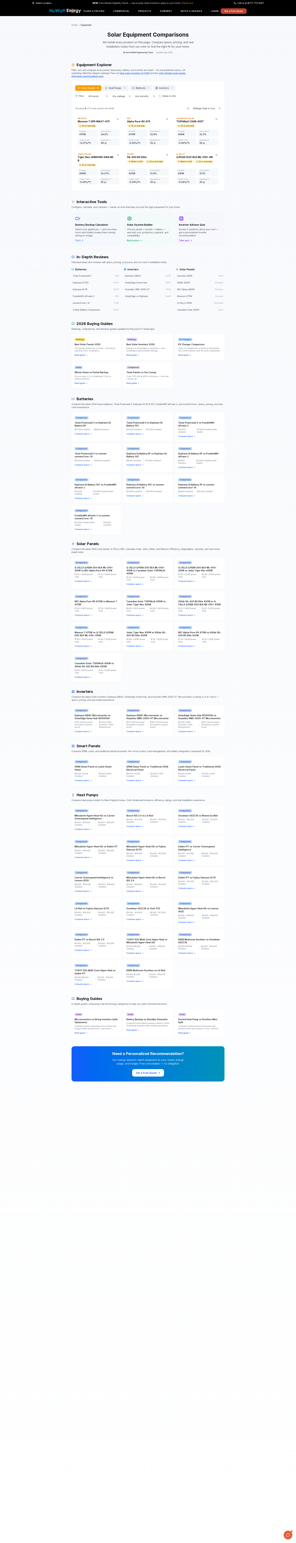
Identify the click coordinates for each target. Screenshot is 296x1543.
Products (144, 11)
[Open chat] (288, 1535)
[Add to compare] (118, 119)
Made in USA (169, 96)
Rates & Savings (191, 11)
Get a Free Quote (233, 11)
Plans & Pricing (94, 11)
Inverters (165, 88)
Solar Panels (89, 88)
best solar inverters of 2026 (135, 73)
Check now (187, 3)
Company (166, 11)
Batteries (142, 88)
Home (75, 25)
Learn (215, 11)
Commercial (121, 11)
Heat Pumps (117, 88)
